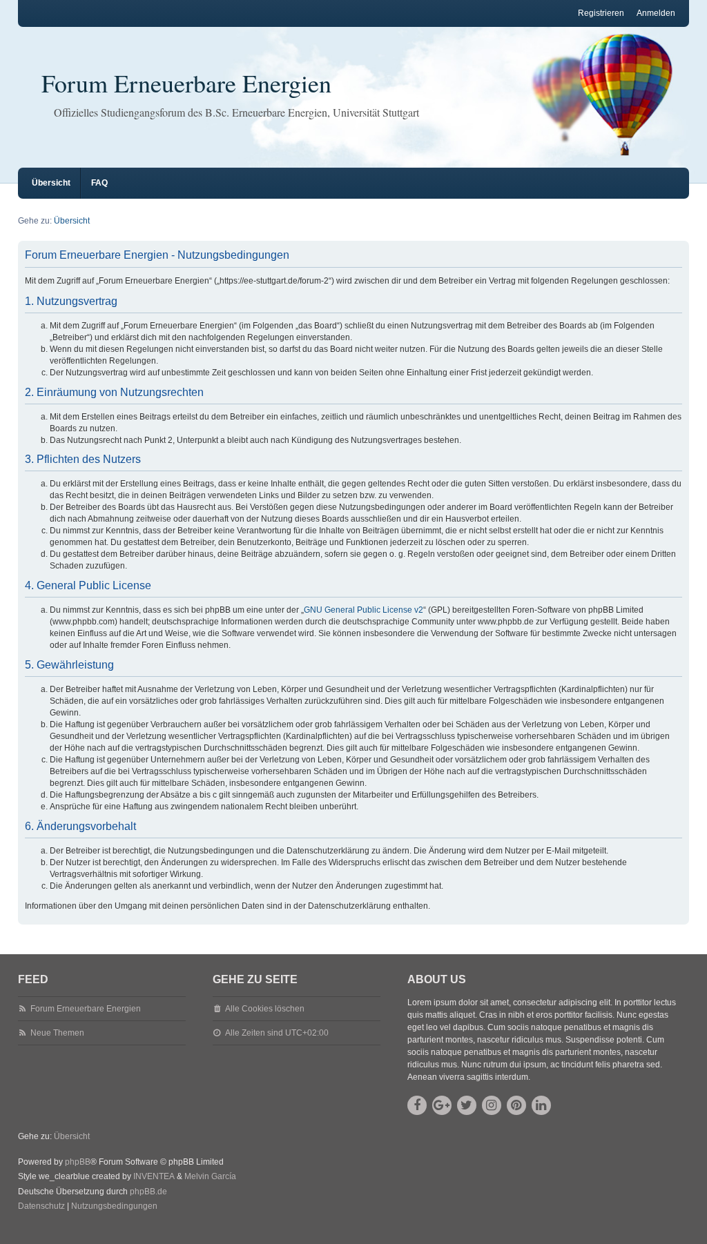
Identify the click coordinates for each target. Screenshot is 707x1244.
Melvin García (210, 1176)
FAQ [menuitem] (99, 183)
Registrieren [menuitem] (601, 13)
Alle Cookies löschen (264, 1009)
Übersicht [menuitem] (51, 183)
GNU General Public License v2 (363, 610)
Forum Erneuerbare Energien (186, 82)
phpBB (77, 1162)
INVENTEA (154, 1176)
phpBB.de (148, 1191)
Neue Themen (57, 1033)
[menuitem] (41, 1206)
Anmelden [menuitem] (656, 13)
